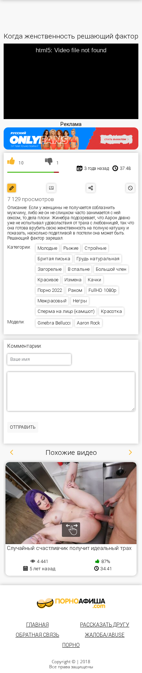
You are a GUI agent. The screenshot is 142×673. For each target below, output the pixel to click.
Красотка (111, 311)
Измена (73, 279)
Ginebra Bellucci (54, 323)
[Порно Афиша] (71, 603)
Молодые (47, 248)
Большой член (111, 269)
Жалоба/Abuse (105, 635)
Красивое (48, 279)
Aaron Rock (88, 323)
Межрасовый (52, 300)
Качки (94, 279)
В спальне (79, 269)
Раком (75, 290)
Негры (80, 300)
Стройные (95, 248)
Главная (37, 625)
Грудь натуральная (97, 258)
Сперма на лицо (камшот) (66, 311)
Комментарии (24, 346)
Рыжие (70, 248)
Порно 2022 (50, 290)
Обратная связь (37, 635)
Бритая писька (54, 258)
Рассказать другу (104, 625)
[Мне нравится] (11, 163)
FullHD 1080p (102, 290)
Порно (71, 645)
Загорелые (50, 269)
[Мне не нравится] (49, 163)
